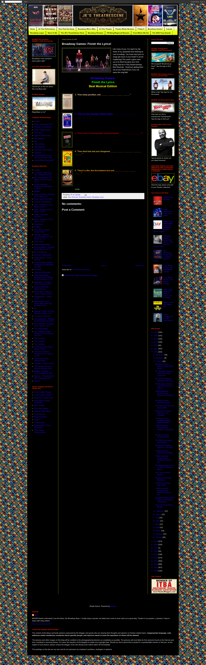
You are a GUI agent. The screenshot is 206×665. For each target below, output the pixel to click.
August (159, 514)
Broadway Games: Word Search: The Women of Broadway (164, 500)
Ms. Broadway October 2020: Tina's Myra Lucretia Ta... (164, 373)
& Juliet (37, 121)
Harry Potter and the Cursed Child (42, 231)
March (158, 531)
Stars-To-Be (52, 33)
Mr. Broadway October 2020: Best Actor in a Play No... (164, 386)
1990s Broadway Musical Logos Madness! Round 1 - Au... (164, 491)
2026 (156, 332)
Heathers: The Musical (42, 127)
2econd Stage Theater (42, 392)
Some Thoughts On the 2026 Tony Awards (168, 317)
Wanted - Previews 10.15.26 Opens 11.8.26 (43, 372)
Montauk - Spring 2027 (43, 255)
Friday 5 (141, 29)
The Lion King (39, 338)
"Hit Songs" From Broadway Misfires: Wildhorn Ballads (163, 420)
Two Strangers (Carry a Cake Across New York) (43, 156)
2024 (156, 339)
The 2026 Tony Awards (161, 33)
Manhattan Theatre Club (43, 398)
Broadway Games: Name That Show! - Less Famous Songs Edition (163, 241)
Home (32, 29)
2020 (156, 352)
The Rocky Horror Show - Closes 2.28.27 (43, 348)
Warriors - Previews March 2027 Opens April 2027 (44, 377)
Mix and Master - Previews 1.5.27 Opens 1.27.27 (44, 248)
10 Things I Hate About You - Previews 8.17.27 (43, 174)
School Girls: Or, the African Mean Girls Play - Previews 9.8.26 (43, 303)
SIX (35, 141)
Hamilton (37, 227)
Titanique (37, 153)
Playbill (36, 420)
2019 (156, 541)
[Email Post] (85, 195)
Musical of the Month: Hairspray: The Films (164, 380)
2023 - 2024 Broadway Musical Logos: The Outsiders (167, 294)
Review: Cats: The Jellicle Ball (168, 304)
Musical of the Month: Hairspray (163, 479)
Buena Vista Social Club (43, 124)
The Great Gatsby (41, 329)
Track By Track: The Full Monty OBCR (164, 407)
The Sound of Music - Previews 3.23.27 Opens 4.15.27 (43, 354)
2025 (156, 336)
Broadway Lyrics (98, 197)
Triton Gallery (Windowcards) (40, 431)
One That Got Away (66, 29)
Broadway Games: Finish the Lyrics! (162, 401)
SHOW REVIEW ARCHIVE (44, 160)
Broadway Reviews (95, 33)
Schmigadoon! (39, 138)
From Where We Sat (141, 33)
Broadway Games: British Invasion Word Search (164, 366)
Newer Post (66, 265)
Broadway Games (85, 197)
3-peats (169, 29)
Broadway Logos (37, 33)
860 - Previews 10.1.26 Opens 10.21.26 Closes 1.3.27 (43, 180)
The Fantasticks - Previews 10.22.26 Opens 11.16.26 (44, 320)
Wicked (37, 381)
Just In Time (38, 241)
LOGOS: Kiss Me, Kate (168, 198)
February (159, 534)
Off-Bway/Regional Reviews (118, 33)
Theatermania (39, 422)
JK (35, 615)
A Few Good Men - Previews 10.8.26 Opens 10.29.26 (43, 186)
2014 (156, 554)
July (157, 518)
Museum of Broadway (42, 411)
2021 (156, 349)
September (160, 511)
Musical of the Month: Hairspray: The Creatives (163, 413)
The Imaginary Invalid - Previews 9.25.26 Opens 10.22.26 (43, 334)
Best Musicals (73, 197)
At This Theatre (105, 29)
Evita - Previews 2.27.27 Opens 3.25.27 (43, 211)
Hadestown (38, 224)
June (158, 521)
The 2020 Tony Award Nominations (163, 441)
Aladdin (37, 191)
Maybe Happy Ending (42, 130)
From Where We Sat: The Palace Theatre (168, 280)
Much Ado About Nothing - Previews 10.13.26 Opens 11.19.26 (44, 265)
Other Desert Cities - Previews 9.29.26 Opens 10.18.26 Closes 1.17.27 (43, 277)
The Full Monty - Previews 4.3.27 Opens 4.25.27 (44, 325)
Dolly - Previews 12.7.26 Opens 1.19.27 (43, 206)
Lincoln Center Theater (43, 395)
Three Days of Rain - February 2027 (42, 360)
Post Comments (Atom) (81, 269)
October (159, 361)
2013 (156, 558)
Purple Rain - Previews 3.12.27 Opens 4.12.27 (43, 293)
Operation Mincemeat (42, 135)
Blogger (113, 606)
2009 (156, 571)
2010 (156, 567)
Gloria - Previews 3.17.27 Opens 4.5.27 (43, 220)
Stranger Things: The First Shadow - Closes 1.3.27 (44, 312)
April (158, 527)
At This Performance (46, 29)
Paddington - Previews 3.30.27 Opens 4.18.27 (43, 283)
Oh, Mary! (38, 133)
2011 (156, 564)
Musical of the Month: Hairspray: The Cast (163, 446)
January (159, 537)
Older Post (140, 265)
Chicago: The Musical (42, 202)
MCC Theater (39, 405)
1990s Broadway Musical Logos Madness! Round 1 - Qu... (164, 459)
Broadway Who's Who (87, 29)
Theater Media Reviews (124, 29)
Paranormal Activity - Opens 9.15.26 (42, 288)
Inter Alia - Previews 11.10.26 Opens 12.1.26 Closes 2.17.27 (43, 237)
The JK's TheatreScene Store (72, 33)
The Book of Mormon (42, 316)
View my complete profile (41, 624)
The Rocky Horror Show (43, 150)
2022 (156, 345)
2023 (156, 342)
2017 (156, 548)
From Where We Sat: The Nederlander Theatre (168, 269)
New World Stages (41, 408)
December (160, 355)
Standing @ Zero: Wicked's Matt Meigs (164, 452)
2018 (156, 544)
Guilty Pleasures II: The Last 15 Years (168, 212)
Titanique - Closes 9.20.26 (44, 363)
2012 (156, 561)
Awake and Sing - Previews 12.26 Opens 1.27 (44, 195)
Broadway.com (39, 414)
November (160, 358)
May (158, 524)
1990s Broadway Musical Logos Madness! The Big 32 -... (164, 394)
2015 (156, 551)
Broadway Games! (155, 29)
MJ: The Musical (40, 252)
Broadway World (40, 417)
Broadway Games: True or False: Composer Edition (164, 467)
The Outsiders (39, 147)
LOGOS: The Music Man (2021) (162, 484)
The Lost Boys (39, 144)
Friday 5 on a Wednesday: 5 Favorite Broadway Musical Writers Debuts (163, 226)
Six (35, 308)
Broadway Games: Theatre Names (162, 436)
